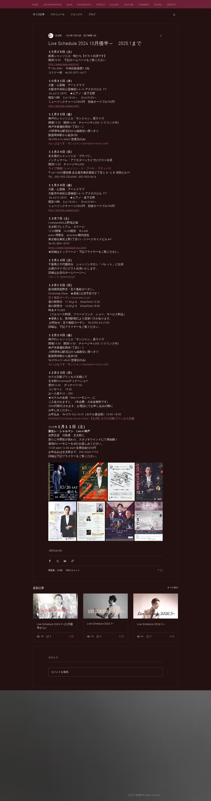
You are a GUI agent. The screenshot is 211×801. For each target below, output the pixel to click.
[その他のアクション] (161, 36)
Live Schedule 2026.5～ (151, 624)
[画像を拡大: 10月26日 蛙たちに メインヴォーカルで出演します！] (63, 482)
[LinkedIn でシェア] (64, 560)
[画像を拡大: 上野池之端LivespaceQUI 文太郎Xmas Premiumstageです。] (149, 482)
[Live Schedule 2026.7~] (105, 606)
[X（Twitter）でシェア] (57, 560)
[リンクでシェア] (72, 560)
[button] (174, 14)
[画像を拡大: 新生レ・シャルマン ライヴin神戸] (120, 521)
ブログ (92, 14)
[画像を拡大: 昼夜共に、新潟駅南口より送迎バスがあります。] (121, 482)
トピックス (76, 14)
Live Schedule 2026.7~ (100, 623)
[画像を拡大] (91, 521)
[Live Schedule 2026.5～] (155, 606)
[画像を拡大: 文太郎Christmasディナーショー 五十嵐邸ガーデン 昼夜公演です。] (93, 482)
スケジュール (58, 14)
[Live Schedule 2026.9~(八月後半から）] (55, 606)
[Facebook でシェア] (49, 560)
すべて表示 (172, 587)
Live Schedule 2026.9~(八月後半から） (55, 626)
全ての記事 (38, 14)
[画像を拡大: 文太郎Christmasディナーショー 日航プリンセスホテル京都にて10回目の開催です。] (62, 521)
